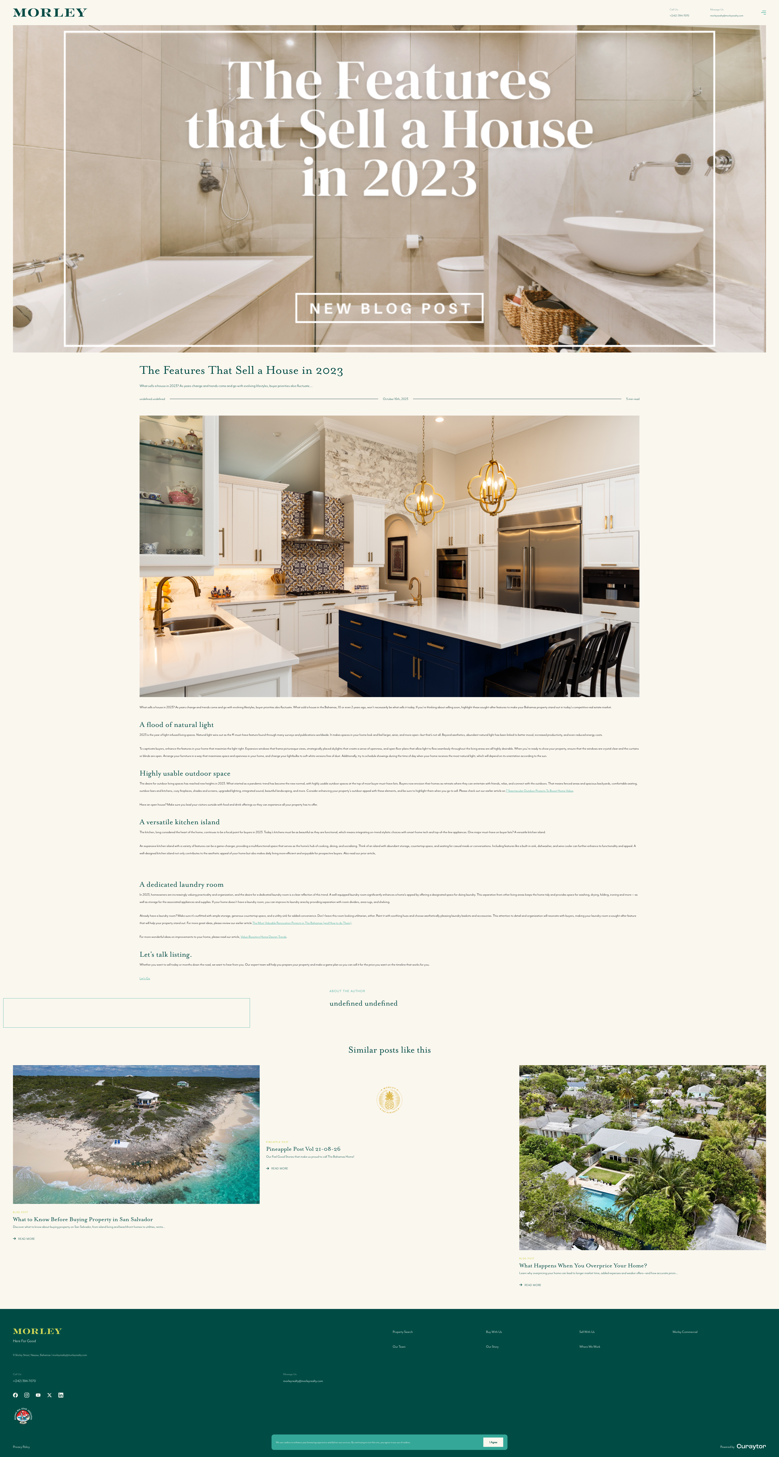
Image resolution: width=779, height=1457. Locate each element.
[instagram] (26, 1395)
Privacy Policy (21, 1447)
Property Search (403, 1332)
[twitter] (49, 1395)
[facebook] (15, 1395)
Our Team (399, 1346)
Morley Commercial (685, 1332)
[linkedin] (60, 1395)
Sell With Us (587, 1332)
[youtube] (38, 1395)
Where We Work (589, 1346)
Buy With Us (494, 1332)
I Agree (493, 1442)
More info (416, 1442)
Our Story (492, 1346)
